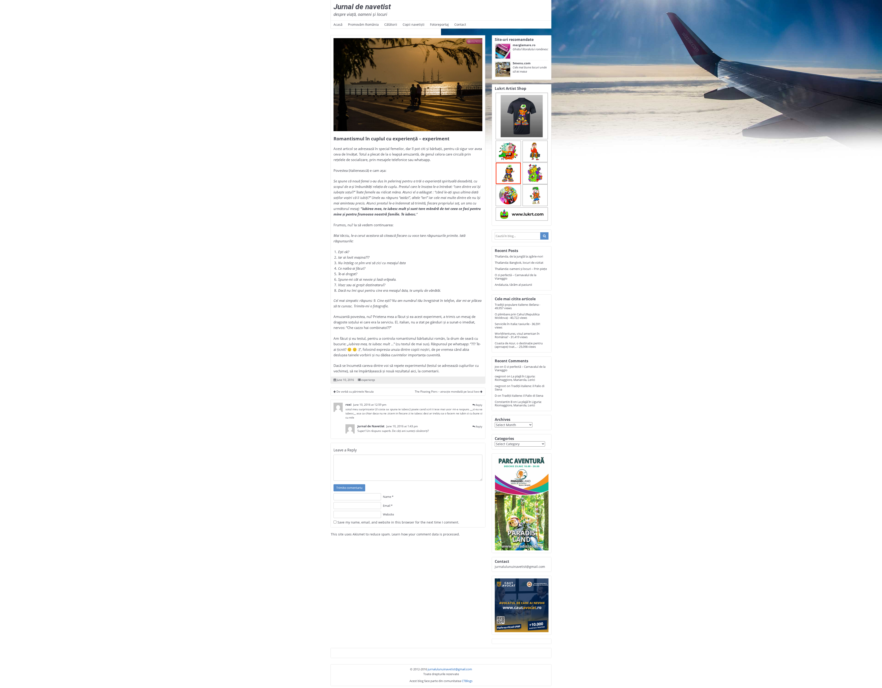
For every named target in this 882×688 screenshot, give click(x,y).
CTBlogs (467, 681)
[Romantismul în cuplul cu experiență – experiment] (408, 84)
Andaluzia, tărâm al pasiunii (513, 285)
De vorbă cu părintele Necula (355, 392)
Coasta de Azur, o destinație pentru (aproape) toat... (519, 345)
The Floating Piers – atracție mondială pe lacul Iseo (447, 392)
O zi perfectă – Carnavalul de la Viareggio (515, 276)
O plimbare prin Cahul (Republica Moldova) (517, 316)
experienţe (368, 380)
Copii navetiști (413, 24)
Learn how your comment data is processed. (426, 534)
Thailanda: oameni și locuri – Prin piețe (521, 269)
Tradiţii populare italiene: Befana (517, 305)
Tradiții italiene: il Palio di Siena (519, 387)
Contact (460, 24)
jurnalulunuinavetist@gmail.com (450, 669)
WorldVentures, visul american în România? (517, 335)
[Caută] (544, 236)
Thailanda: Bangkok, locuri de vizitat (519, 262)
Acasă (338, 24)
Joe (497, 367)
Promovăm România (363, 24)
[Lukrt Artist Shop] (521, 157)
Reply (479, 405)
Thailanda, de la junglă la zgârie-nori (519, 256)
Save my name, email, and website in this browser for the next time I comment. (398, 522)
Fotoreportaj (439, 24)
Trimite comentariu (349, 488)
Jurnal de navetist (362, 6)
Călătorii (390, 24)
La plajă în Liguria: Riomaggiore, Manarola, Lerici (515, 378)
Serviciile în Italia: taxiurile (512, 324)
